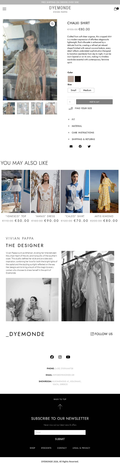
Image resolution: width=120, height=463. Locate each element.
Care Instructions (83, 132)
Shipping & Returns (83, 139)
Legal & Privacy (81, 448)
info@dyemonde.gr (63, 374)
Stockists (46, 448)
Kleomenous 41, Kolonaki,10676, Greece (66, 383)
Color (70, 72)
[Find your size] (71, 108)
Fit (73, 119)
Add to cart (94, 101)
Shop (32, 448)
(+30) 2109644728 (64, 368)
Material (77, 126)
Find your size (83, 108)
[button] (52, 23)
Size (70, 84)
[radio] (71, 79)
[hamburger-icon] (4, 8)
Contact (62, 448)
